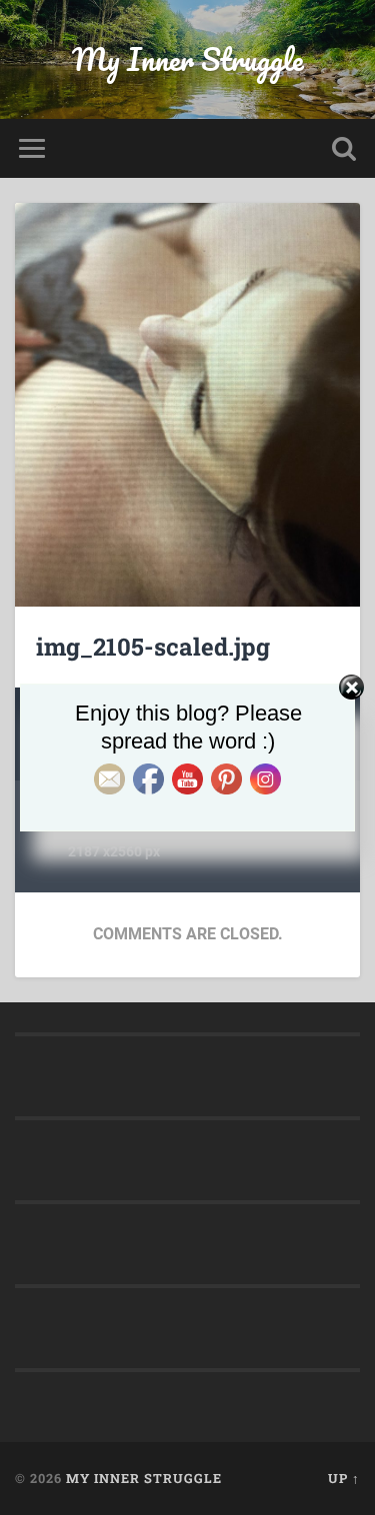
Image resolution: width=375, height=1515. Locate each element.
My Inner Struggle (188, 59)
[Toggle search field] (344, 148)
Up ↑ (344, 1478)
